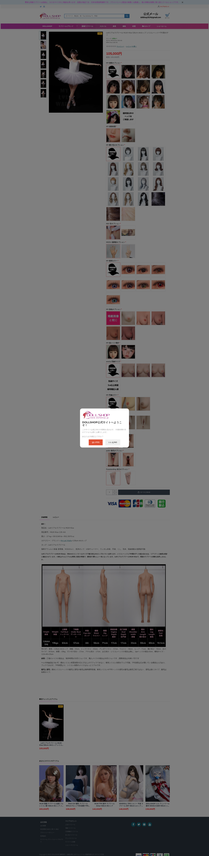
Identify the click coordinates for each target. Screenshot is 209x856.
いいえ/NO (113, 442)
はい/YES (95, 442)
